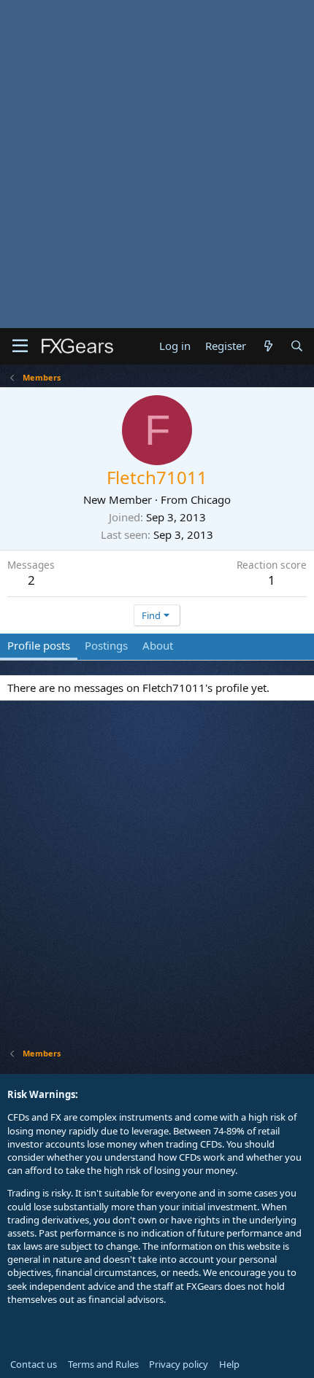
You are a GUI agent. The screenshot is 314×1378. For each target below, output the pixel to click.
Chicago (211, 499)
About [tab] (157, 645)
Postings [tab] (106, 645)
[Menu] (20, 346)
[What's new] (267, 345)
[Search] (297, 345)
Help (229, 1364)
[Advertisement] (157, 164)
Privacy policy (178, 1364)
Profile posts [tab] (38, 645)
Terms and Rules (103, 1364)
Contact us (33, 1364)
